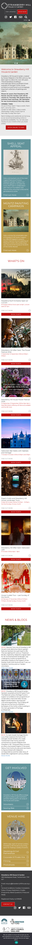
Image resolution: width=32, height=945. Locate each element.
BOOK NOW (22, 12)
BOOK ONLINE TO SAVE (16, 127)
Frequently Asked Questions (11, 892)
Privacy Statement (12, 890)
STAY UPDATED (11, 12)
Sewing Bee (8, 808)
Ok (16, 942)
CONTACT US (8, 904)
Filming (6, 861)
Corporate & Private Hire (14, 857)
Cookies (18, 888)
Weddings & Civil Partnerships (11, 852)
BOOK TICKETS (16, 314)
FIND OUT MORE (7, 310)
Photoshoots (9, 865)
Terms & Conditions (7, 888)
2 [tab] (17, 63)
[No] (30, 939)
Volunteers (8, 804)
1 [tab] (15, 63)
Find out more (9, 195)
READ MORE (5, 756)
